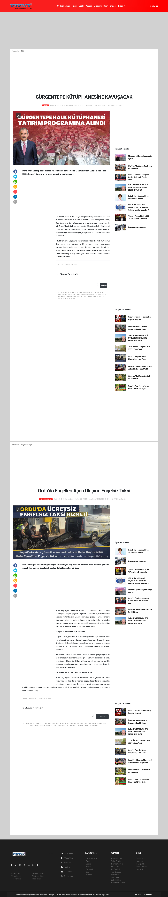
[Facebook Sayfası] (12, 865)
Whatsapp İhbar (38, 876)
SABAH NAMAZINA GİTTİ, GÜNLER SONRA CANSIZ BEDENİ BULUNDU (138, 187)
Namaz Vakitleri (117, 864)
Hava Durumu (116, 858)
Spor (105, 6)
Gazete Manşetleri (118, 883)
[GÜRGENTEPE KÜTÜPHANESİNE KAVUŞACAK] (61, 138)
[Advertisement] (84, 30)
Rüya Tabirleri (142, 867)
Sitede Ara (141, 858)
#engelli (41, 698)
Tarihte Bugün (116, 872)
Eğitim (23, 51)
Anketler (140, 861)
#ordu (25, 698)
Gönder (104, 285)
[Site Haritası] (38, 865)
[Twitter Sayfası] (16, 865)
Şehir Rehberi (116, 880)
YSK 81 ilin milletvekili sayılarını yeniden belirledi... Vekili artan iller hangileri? (139, 207)
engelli (66, 646)
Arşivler (67, 867)
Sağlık (81, 6)
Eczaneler (115, 867)
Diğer (120, 6)
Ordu (58, 220)
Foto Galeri (68, 853)
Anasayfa (15, 51)
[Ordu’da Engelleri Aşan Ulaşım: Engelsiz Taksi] (61, 532)
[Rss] (34, 865)
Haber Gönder (37, 879)
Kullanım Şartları (38, 873)
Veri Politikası (16, 879)
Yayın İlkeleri (16, 876)
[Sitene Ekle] (43, 865)
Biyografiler (141, 864)
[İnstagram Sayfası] (21, 865)
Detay (139, 895)
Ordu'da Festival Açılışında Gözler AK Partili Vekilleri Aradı (138, 177)
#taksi (48, 698)
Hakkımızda (15, 873)
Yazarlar (67, 863)
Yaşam (89, 6)
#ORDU (60, 265)
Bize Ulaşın (68, 876)
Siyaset (113, 6)
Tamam (149, 895)
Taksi (89, 614)
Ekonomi (97, 6)
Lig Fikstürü (115, 869)
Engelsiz (82, 614)
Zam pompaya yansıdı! (137, 227)
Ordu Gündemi (63, 6)
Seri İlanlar (115, 877)
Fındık (74, 6)
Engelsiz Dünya (26, 445)
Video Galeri (69, 858)
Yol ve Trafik (116, 861)
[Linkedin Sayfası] (29, 865)
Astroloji (140, 869)
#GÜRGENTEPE (71, 265)
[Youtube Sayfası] (25, 865)
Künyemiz (68, 872)
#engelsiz (33, 698)
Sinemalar (115, 875)
